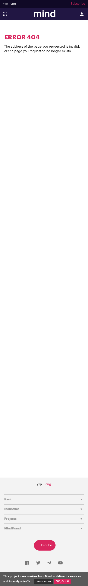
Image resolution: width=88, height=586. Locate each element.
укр (5, 3)
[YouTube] (60, 563)
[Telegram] (49, 563)
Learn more (43, 581)
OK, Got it (62, 581)
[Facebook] (27, 563)
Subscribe (78, 3)
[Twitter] (38, 563)
